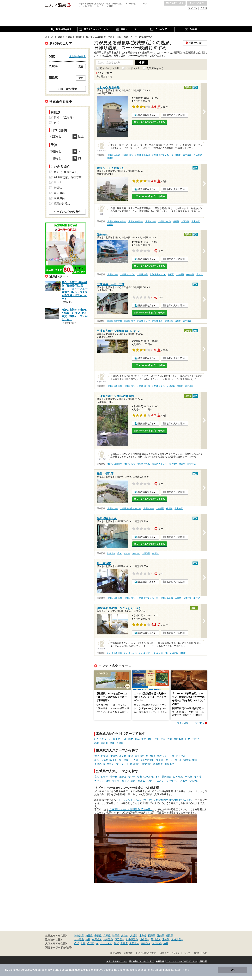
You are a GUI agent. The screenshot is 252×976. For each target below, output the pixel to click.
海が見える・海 (165, 756)
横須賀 (90, 943)
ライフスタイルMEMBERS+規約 (181, 961)
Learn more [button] (182, 969)
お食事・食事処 (109, 756)
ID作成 (203, 8)
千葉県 (98, 935)
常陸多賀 (178, 739)
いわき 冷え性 (130, 653)
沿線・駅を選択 (67, 88)
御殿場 (124, 943)
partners (70, 969)
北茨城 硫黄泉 (113, 155)
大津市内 (157, 943)
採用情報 (203, 961)
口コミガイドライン (170, 953)
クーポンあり (133, 68)
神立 (130, 739)
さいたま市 (106, 943)
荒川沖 (116, 739)
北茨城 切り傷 (164, 221)
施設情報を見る (146, 115)
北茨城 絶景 (142, 274)
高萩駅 (110, 158)
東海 (163, 739)
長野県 (151, 935)
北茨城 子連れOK (158, 274)
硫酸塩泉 (158, 764)
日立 (187, 739)
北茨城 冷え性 (143, 321)
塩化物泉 (111, 553)
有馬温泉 (97, 939)
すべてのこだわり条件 (67, 211)
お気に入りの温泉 (174, 3)
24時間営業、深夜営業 (68, 177)
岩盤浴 (58, 187)
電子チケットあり (109, 68)
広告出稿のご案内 (147, 953)
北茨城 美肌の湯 (142, 155)
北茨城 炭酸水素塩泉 (116, 221)
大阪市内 (134, 943)
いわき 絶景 (144, 653)
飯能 (116, 943)
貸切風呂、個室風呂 (141, 764)
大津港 (119, 743)
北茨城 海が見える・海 (162, 155)
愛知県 (160, 935)
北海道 (142, 935)
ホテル (178, 759)
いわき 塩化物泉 (114, 653)
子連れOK (99, 764)
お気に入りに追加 (176, 115)
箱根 (88, 939)
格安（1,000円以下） (105, 759)
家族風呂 (169, 764)
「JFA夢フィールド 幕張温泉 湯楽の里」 (131, 809)
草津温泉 (79, 939)
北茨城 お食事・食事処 (170, 598)
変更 (81, 66)
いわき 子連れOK (160, 653)
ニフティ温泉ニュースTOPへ (189, 723)
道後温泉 (144, 939)
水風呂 (183, 780)
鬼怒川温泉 (177, 939)
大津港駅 (198, 155)
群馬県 (115, 935)
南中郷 (104, 743)
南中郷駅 (187, 155)
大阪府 (133, 935)
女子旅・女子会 (164, 759)
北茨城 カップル (127, 274)
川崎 (83, 943)
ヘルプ (186, 953)
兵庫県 (107, 935)
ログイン (192, 8)
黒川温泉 (156, 939)
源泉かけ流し (147, 759)
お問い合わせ (200, 953)
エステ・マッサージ (117, 764)
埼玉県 (89, 935)
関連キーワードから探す (59, 947)
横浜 (76, 943)
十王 (203, 739)
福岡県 (169, 935)
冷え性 (127, 553)
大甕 (169, 739)
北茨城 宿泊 (127, 155)
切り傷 (187, 759)
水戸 (143, 739)
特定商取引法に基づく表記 (141, 961)
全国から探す (77, 56)
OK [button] (233, 969)
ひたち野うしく (102, 739)
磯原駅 (178, 155)
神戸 (165, 943)
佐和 (156, 739)
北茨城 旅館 (148, 508)
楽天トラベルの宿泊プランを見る (149, 122)
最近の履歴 (197, 3)
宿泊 (119, 553)
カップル (136, 553)
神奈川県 (79, 935)
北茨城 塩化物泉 (114, 321)
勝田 (150, 739)
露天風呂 (139, 756)
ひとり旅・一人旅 (128, 759)
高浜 (137, 739)
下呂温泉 (119, 939)
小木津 (195, 739)
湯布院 (166, 939)
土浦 (124, 739)
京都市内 (145, 943)
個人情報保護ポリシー (116, 961)
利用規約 (160, 961)
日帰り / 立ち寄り (64, 117)
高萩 (96, 743)
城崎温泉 (108, 939)
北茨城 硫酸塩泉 (135, 221)
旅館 (130, 756)
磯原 (112, 743)
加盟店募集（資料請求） (122, 953)
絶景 (194, 759)
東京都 (124, 935)
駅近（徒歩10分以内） (143, 780)
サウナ (131, 776)
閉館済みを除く (155, 68)
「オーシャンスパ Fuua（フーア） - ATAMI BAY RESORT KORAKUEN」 (155, 800)
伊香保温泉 (132, 939)
